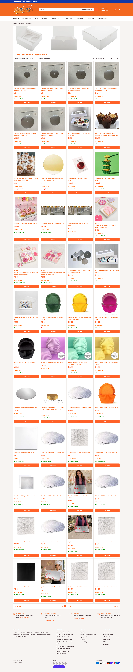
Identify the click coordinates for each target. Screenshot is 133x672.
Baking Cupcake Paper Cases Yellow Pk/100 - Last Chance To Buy (79, 318)
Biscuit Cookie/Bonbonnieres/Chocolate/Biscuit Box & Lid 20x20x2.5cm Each (26, 272)
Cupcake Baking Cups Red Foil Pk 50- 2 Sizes (78, 179)
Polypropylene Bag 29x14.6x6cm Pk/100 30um (78, 224)
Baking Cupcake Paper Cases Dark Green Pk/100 (51, 318)
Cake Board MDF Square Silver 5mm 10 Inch (25, 496)
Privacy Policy (106, 644)
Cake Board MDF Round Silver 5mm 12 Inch (52, 496)
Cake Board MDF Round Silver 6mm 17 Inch (79, 407)
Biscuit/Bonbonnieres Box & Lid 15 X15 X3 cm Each (26, 318)
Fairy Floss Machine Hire (63, 632)
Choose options (80, 193)
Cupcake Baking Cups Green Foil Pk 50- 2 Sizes (106, 179)
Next (115, 606)
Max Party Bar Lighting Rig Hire (65, 646)
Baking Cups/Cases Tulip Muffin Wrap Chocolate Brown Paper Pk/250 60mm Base (106, 134)
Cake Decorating (26, 18)
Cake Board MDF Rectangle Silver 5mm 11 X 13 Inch (79, 496)
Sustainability (83, 642)
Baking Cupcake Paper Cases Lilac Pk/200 (52, 362)
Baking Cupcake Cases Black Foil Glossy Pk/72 (24, 363)
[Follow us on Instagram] (57, 663)
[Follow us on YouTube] (63, 663)
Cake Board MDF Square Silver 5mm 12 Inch (25, 541)
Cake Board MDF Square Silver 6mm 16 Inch (106, 586)
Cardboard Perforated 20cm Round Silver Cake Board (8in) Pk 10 (106, 89)
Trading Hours (106, 639)
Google (82, 618)
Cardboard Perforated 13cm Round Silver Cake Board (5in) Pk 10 (52, 89)
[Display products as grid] (114, 58)
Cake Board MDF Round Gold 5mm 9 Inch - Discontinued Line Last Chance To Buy (52, 408)
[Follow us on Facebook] (54, 663)
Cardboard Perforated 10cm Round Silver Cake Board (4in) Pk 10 (25, 89)
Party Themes (68, 18)
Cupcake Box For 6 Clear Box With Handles (25, 223)
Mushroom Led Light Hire (63, 648)
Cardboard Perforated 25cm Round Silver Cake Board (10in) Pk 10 (25, 134)
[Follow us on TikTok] (65, 663)
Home (14, 23)
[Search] (96, 9)
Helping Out (83, 639)
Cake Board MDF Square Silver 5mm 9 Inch (79, 452)
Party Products (55, 18)
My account (104, 10)
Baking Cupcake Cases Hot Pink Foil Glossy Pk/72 (106, 318)
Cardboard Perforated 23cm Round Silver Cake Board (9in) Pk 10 (79, 271)
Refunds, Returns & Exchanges (111, 637)
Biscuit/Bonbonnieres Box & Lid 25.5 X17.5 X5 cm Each (79, 134)
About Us (82, 632)
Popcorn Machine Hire (62, 651)
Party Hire (91, 18)
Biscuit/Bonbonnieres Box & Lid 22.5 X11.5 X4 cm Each (107, 271)
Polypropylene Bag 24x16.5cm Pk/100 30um (52, 223)
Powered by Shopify (17, 662)
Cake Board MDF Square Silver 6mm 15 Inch (79, 586)
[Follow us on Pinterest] (60, 663)
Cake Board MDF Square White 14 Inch (24, 452)
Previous (19, 606)
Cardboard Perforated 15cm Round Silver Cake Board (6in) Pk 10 (79, 89)
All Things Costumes (41, 18)
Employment (83, 637)
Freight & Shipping (108, 634)
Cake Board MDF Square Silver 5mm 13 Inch (106, 541)
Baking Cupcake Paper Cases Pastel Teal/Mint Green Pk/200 (77, 363)
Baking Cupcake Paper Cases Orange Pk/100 (106, 407)
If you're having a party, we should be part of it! (25, 1)
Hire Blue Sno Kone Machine (64, 637)
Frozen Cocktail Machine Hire (64, 634)
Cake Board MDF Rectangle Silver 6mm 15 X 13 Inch (79, 542)
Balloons (15, 18)
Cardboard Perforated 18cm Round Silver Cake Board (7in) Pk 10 (52, 134)
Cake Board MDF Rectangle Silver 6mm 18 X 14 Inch (52, 587)
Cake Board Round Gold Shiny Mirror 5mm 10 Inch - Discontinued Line (53, 179)
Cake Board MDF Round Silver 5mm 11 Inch (106, 452)
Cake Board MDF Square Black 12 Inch (24, 586)
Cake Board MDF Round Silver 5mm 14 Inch (52, 541)
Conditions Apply (24, 617)
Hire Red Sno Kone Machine (64, 639)
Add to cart (27, 102)
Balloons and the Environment (88, 634)
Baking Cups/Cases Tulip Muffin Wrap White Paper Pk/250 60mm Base (26, 179)
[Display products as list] (117, 58)
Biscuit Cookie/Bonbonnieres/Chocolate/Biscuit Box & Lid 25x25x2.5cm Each (53, 272)
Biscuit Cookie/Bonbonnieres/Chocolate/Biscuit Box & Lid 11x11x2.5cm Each (107, 225)
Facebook (75, 618)
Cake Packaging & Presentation (24, 23)
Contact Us (106, 632)
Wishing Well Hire (61, 653)
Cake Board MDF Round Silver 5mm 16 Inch (25, 407)
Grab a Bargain (102, 18)
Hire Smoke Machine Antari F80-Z (64, 642)
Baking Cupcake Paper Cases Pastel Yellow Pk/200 (106, 363)
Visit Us (105, 642)
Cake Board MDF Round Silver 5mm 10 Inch (52, 452)
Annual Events (80, 18)
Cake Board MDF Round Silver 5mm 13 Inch (106, 496)
